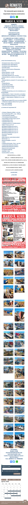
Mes (10, 479)
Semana (14, 479)
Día (18, 479)
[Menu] (25, 501)
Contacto (20, 502)
